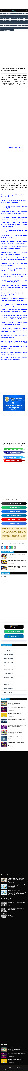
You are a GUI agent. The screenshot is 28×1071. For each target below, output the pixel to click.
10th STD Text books (21, 23)
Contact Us (18, 1067)
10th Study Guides (7, 27)
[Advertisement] (14, 813)
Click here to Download (13, 147)
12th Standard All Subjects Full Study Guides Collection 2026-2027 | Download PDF (16, 703)
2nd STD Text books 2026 (21, 13)
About (13, 1067)
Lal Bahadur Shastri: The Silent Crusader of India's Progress (17, 915)
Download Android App (15, 503)
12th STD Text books (21, 25)
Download (5, 543)
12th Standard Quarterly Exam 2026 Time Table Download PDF (17, 561)
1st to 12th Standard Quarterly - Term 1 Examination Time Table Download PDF (17, 555)
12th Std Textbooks (8, 692)
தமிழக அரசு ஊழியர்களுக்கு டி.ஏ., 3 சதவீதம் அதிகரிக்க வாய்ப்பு (17, 886)
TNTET (17, 544)
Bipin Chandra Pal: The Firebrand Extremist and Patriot (16, 903)
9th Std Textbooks (8, 681)
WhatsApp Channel (15, 631)
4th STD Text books (21, 15)
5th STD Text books (7, 18)
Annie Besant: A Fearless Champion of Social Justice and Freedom (16, 909)
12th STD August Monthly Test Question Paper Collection (16, 720)
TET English (22, 543)
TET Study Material (11, 544)
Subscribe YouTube (15, 519)
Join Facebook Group (15, 511)
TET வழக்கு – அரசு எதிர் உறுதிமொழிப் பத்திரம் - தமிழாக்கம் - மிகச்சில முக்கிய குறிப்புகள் (16, 880)
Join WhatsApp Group (15, 507)
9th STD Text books (7, 23)
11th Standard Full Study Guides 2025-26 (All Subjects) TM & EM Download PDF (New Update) (17, 714)
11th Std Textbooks (8, 688)
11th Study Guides (21, 27)
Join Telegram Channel (15, 515)
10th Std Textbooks (8, 684)
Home (10, 1067)
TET (11, 543)
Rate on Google (15, 523)
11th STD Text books (7, 25)
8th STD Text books (21, 20)
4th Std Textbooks (8, 662)
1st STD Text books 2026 (7, 13)
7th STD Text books (7, 20)
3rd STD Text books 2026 (7, 15)
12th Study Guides (7, 30)
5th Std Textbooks (8, 665)
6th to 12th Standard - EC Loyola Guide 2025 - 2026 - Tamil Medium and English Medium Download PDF (17, 744)
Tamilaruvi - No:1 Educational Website (17, 1069)
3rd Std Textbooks (8, 658)
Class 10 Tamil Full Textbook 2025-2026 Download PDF (17, 708)
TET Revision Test (4, 544)
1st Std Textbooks (8, 650)
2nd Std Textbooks (8, 654)
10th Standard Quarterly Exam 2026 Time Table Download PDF (17, 567)
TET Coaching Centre (16, 543)
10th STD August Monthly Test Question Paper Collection (16, 737)
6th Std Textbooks (8, 669)
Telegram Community (15, 636)
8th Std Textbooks (8, 677)
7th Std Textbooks (8, 673)
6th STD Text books (21, 18)
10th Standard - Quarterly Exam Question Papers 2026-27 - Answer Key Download (17, 726)
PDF (8, 543)
